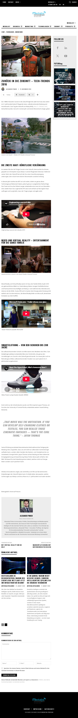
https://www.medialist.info (26, 518)
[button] (73, 2)
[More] (37, 95)
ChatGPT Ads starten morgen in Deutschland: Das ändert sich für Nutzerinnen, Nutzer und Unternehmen (64, 110)
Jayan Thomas (32, 435)
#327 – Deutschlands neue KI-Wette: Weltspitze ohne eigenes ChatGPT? (64, 76)
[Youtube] (65, 56)
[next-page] (6, 624)
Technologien (10, 32)
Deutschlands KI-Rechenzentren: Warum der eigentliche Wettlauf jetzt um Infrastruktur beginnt (13, 579)
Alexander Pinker (11, 89)
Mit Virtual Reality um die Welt (11, 546)
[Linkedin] (65, 48)
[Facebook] (57, 48)
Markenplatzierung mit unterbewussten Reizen (42, 546)
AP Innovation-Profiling (46, 712)
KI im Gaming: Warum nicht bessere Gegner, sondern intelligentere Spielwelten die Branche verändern (39, 579)
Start (3, 32)
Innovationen (19, 32)
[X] (57, 56)
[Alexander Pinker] (3, 89)
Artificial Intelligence (7, 586)
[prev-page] (2, 624)
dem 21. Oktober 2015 (40, 106)
